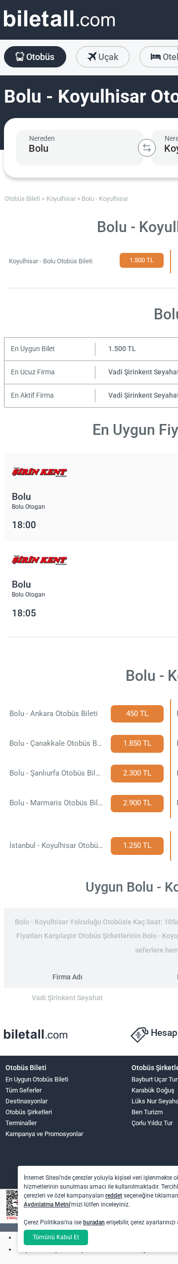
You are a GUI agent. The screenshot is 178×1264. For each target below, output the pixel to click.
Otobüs (39, 57)
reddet (113, 1195)
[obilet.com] (59, 27)
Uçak (107, 57)
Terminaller (21, 1123)
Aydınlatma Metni (47, 1204)
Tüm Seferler (23, 1090)
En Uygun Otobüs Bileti (36, 1079)
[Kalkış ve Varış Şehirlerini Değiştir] (147, 148)
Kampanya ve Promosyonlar (44, 1134)
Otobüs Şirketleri (28, 1112)
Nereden (42, 138)
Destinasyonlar (26, 1101)
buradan (94, 1222)
